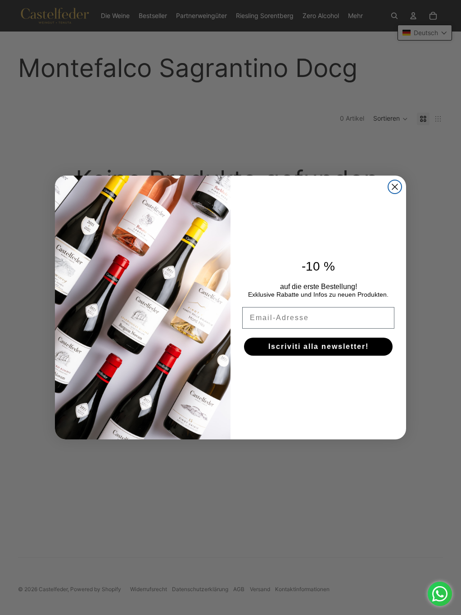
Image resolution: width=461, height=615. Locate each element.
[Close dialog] (395, 187)
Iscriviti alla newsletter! (318, 346)
